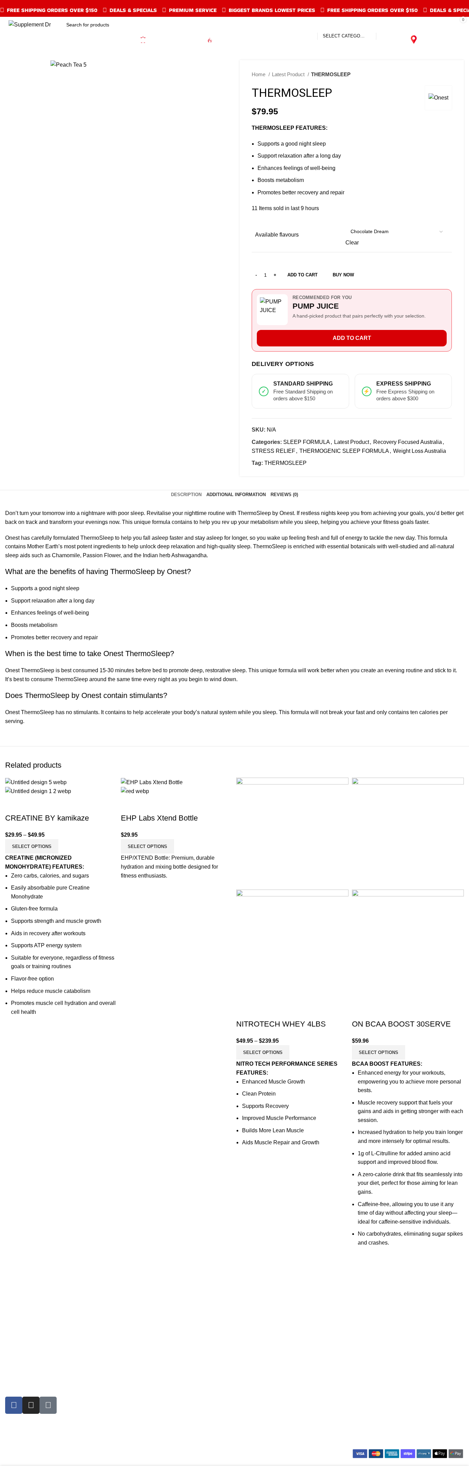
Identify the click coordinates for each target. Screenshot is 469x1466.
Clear (352, 242)
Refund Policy (257, 1359)
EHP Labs (135, 1372)
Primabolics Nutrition (148, 1410)
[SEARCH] (384, 25)
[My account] (414, 25)
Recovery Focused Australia (407, 442)
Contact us (253, 1397)
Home (259, 74)
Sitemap (250, 1423)
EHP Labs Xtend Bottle (159, 818)
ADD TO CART (352, 338)
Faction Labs (138, 1384)
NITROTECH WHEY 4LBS (281, 1024)
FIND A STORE (442, 39)
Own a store (254, 1320)
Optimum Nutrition (145, 1320)
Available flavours (277, 235)
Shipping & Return (262, 1333)
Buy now (343, 274)
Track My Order (23, 1359)
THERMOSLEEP (285, 463)
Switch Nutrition (142, 1423)
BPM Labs (135, 1397)
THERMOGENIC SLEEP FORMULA (344, 451)
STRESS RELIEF (273, 451)
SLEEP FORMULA (306, 442)
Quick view (13, 804)
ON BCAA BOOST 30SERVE (401, 1024)
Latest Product (289, 74)
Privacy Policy (257, 1372)
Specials (15, 1333)
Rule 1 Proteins (141, 1346)
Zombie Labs (139, 1359)
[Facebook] (13, 1405)
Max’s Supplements (147, 1333)
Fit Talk (14, 1372)
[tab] (186, 495)
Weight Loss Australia (419, 451)
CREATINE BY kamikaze (47, 818)
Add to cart (302, 274)
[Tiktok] (48, 1405)
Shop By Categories (29, 1320)
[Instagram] (30, 1405)
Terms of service (259, 1346)
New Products (22, 1346)
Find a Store (255, 1384)
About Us (251, 1410)
